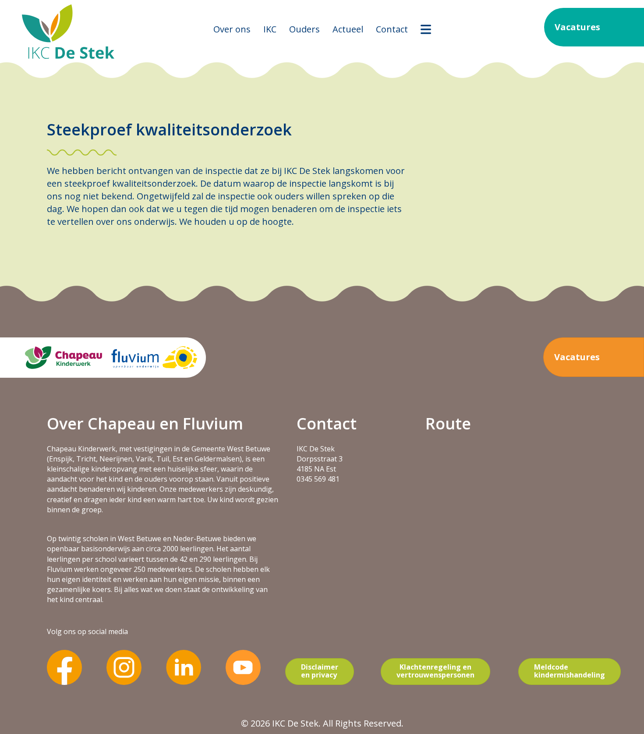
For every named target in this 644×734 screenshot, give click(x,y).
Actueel (348, 29)
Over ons (232, 29)
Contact (392, 29)
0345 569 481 (318, 479)
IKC (269, 29)
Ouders (304, 29)
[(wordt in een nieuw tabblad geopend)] (64, 666)
